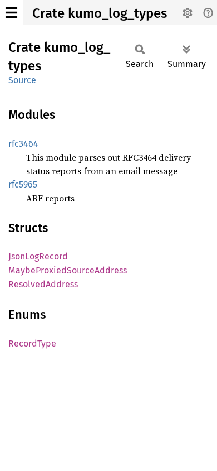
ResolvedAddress (43, 284)
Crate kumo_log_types (99, 13)
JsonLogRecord (38, 256)
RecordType (32, 343)
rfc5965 (22, 184)
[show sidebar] (11, 12)
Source (22, 80)
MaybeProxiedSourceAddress (67, 270)
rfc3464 (23, 143)
